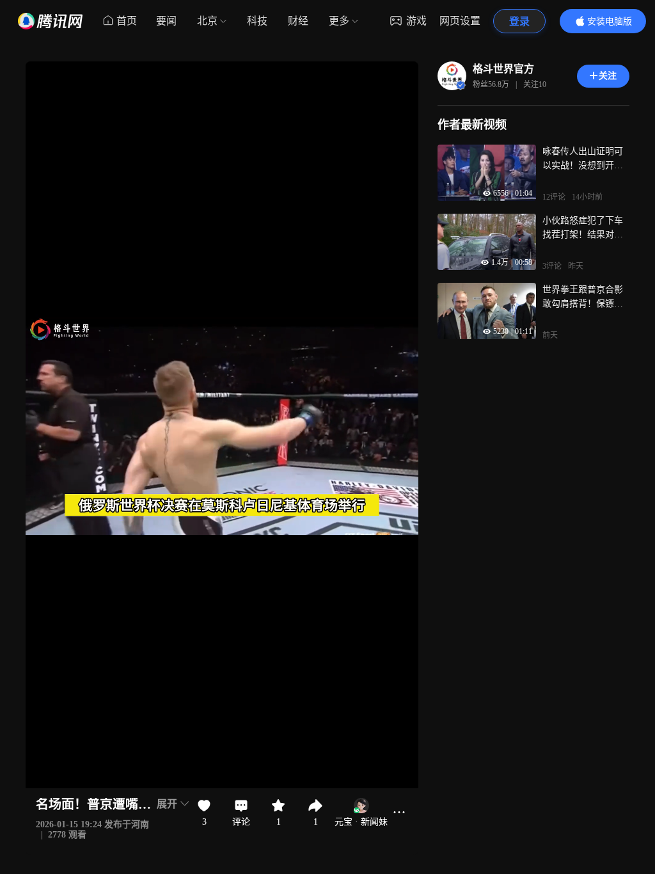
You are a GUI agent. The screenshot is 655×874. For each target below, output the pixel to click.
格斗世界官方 (503, 68)
